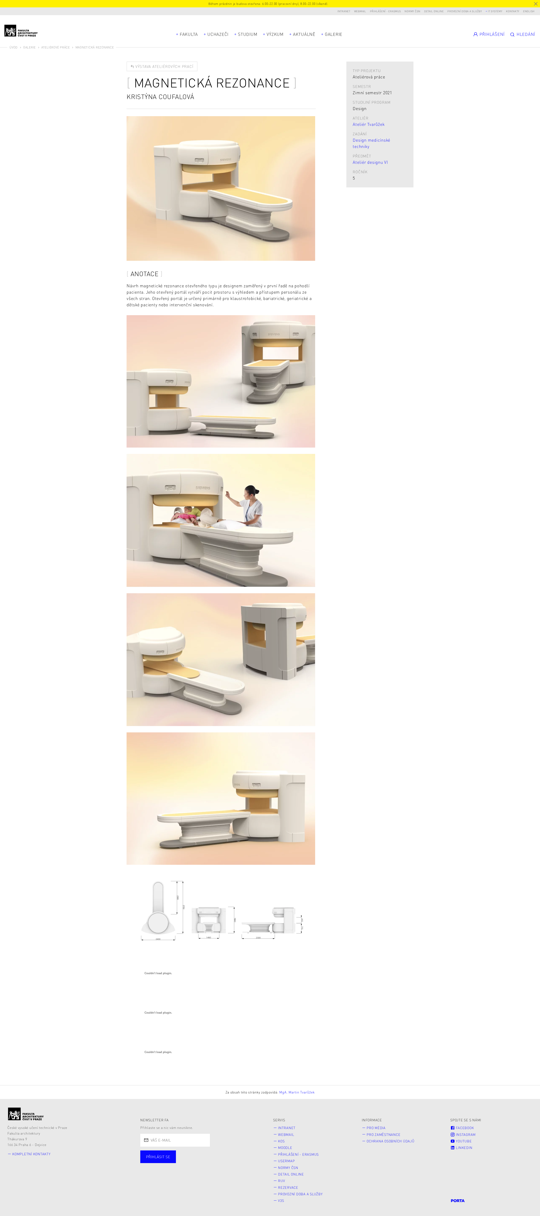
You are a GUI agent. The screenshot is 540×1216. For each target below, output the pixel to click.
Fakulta (189, 34)
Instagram (465, 1134)
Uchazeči (217, 34)
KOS (281, 1141)
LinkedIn (463, 1147)
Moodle (285, 1147)
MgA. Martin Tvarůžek (297, 1092)
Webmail (360, 11)
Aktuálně (304, 34)
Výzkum (275, 34)
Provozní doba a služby (464, 11)
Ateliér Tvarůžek (369, 124)
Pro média (376, 1128)
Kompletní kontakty (31, 1154)
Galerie (333, 34)
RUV (281, 1180)
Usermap (286, 1161)
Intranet (344, 11)
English (529, 11)
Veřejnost (242, 1162)
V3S (281, 1200)
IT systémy (495, 11)
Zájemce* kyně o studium (170, 1169)
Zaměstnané (186, 1162)
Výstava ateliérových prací (163, 66)
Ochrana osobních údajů (390, 1141)
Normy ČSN (412, 11)
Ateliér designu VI (370, 162)
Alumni (215, 1162)
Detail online (434, 11)
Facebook (464, 1128)
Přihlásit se (158, 1156)
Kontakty (512, 11)
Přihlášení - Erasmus (385, 11)
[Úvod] (26, 1113)
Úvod (13, 47)
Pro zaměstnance (383, 1134)
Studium (247, 34)
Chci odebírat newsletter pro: (173, 1154)
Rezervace (288, 1187)
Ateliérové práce (55, 47)
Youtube (463, 1141)
